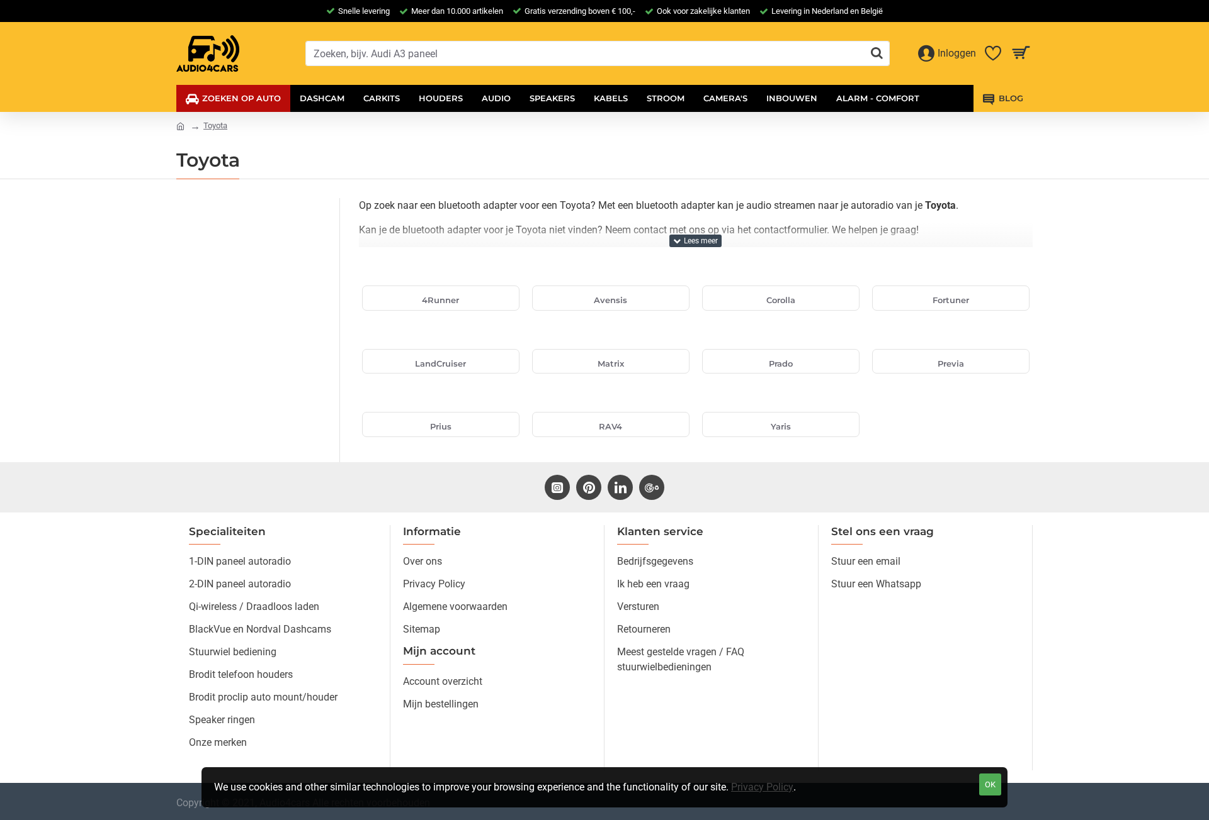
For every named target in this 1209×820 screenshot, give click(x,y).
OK (990, 784)
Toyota (215, 125)
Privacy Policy (762, 787)
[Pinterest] (588, 487)
